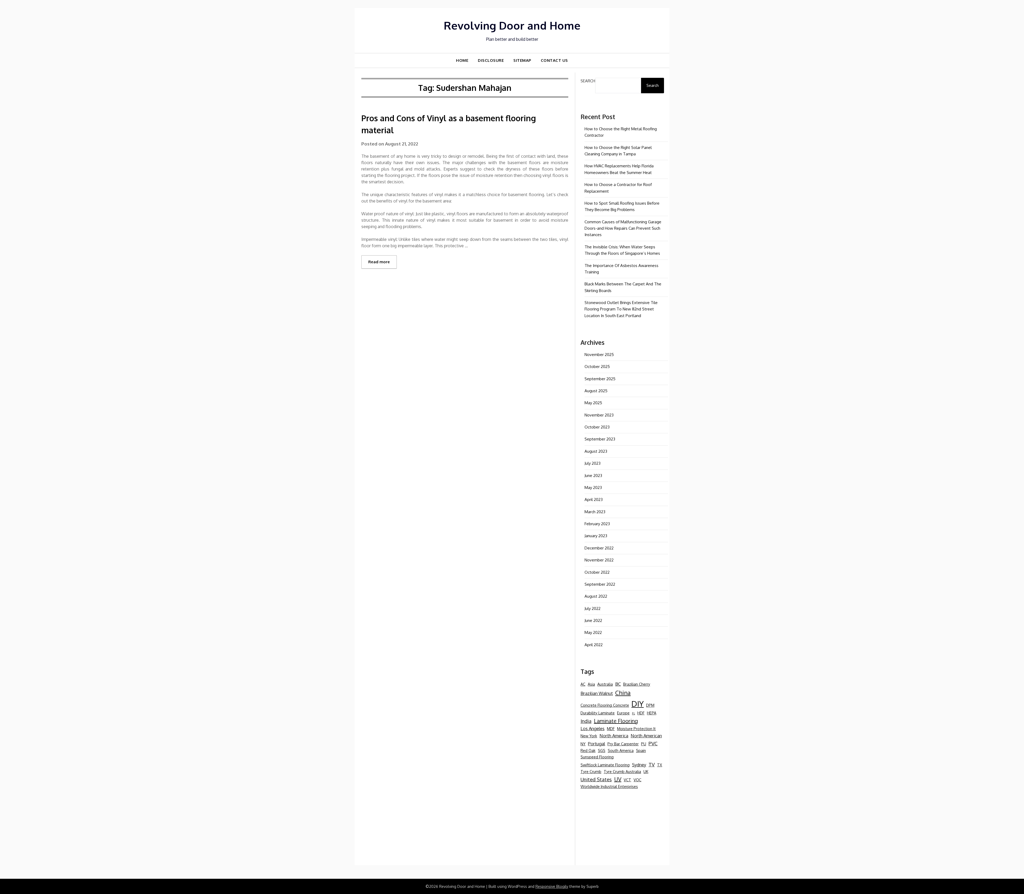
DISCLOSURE (491, 60)
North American (646, 735)
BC (618, 684)
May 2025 (593, 402)
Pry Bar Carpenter (623, 743)
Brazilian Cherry (636, 684)
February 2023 (597, 523)
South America (621, 750)
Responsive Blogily (551, 886)
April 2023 (594, 499)
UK (645, 771)
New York (589, 735)
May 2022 (593, 632)
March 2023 (595, 511)
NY (583, 743)
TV (652, 764)
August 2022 (596, 596)
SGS (601, 750)
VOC (637, 779)
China (623, 692)
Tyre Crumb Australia (622, 771)
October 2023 (597, 427)
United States (596, 779)
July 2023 (593, 463)
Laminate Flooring (616, 720)
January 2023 (596, 535)
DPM (650, 705)
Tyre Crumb (591, 771)
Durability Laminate (598, 712)
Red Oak (588, 750)
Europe (623, 712)
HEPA (651, 712)
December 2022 (599, 548)
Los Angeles (593, 728)
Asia (591, 684)
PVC (653, 743)
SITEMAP (522, 60)
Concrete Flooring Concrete (605, 705)
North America (613, 735)
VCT (627, 779)
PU (643, 743)
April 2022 (594, 644)
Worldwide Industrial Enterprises (609, 786)
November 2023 (599, 415)
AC (583, 684)
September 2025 (600, 378)
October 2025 (597, 366)
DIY (637, 704)
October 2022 (597, 572)
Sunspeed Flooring (597, 756)
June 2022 (593, 620)
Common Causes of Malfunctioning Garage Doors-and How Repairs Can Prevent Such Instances (623, 228)
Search (588, 80)
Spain (641, 750)
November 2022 (599, 560)
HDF (641, 712)
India (586, 721)
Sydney (639, 764)
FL (633, 713)
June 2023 (593, 475)
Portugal (596, 743)
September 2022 (600, 584)
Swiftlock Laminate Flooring (605, 764)
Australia (605, 684)
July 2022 (593, 608)
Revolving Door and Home (512, 25)
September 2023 (600, 439)
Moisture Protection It (636, 728)
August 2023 (596, 451)
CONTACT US (554, 60)
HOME (462, 60)
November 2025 (599, 354)
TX (659, 764)
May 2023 (593, 487)
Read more (379, 261)
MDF (611, 728)
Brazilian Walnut (597, 693)
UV (617, 779)
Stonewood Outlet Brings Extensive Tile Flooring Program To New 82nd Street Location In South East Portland (621, 309)
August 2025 (596, 390)
